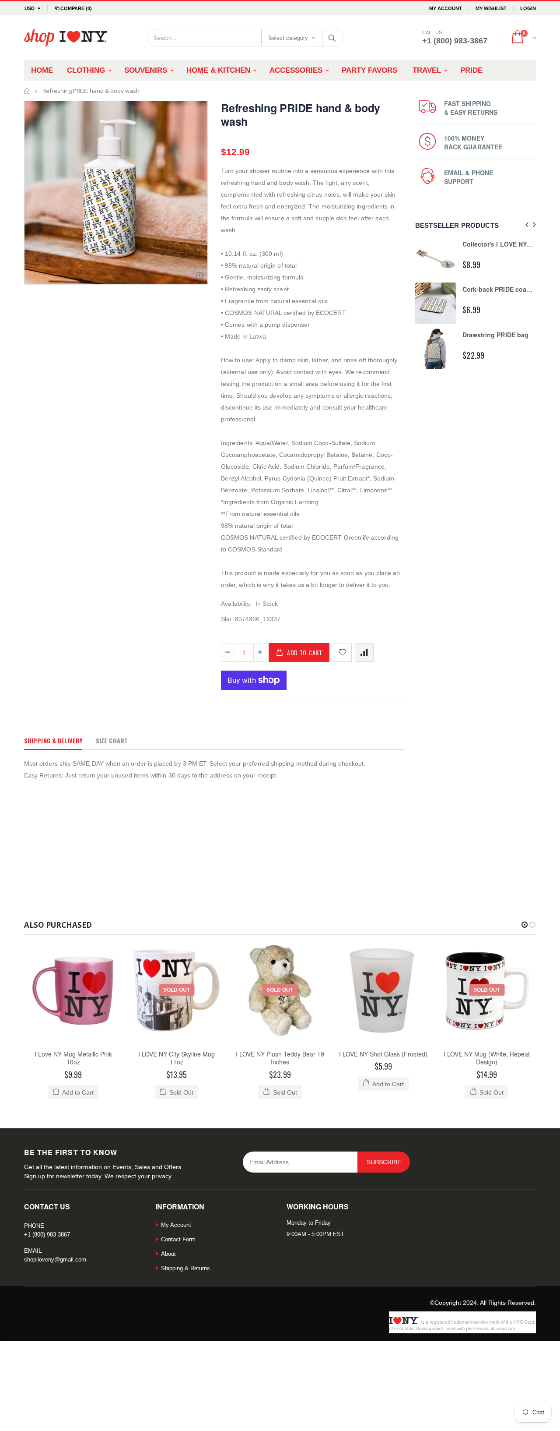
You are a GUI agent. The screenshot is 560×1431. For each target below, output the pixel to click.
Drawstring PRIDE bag (495, 334)
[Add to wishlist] (342, 652)
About (168, 1254)
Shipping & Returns (185, 1268)
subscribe (384, 1162)
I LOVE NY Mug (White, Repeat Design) (487, 1058)
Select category (288, 38)
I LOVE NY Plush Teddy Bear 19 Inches (280, 1058)
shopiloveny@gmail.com (55, 1259)
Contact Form (178, 1239)
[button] (524, 924)
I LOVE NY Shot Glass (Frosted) (383, 1053)
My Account (445, 8)
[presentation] (525, 225)
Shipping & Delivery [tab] (53, 740)
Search (332, 37)
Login (528, 8)
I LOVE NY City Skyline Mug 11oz (176, 1058)
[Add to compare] (364, 652)
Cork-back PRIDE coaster (499, 289)
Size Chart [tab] (112, 740)
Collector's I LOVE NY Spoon (505, 244)
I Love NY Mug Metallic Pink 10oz (73, 1058)
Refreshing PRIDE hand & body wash (300, 114)
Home (27, 91)
